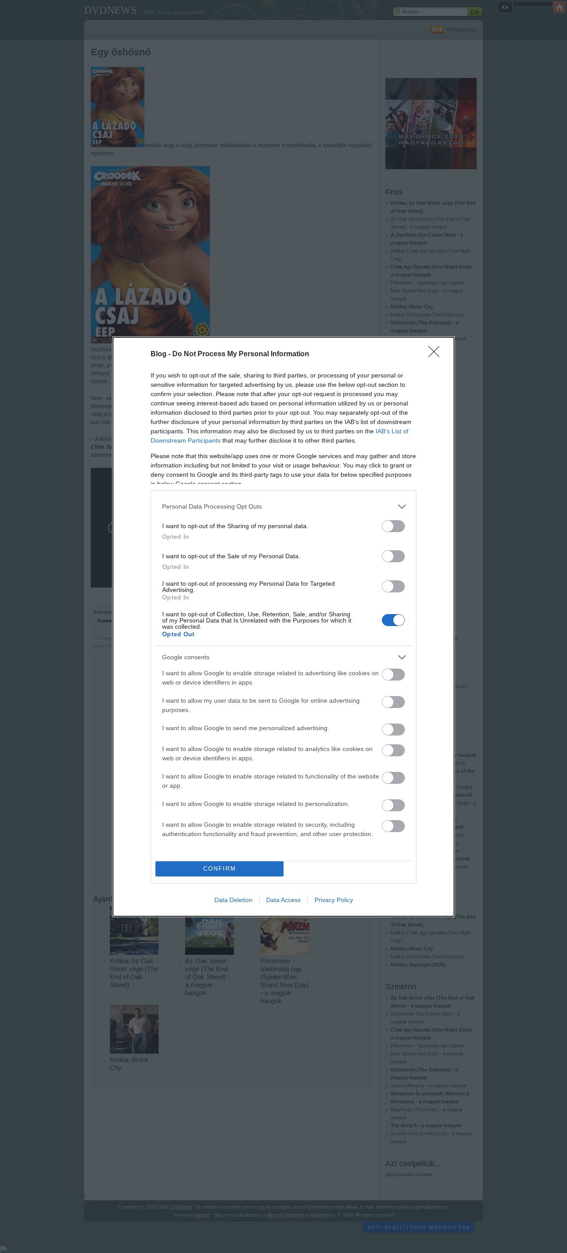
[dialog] (283, 626)
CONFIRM (219, 868)
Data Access (283, 899)
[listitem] (283, 506)
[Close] (436, 354)
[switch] (393, 526)
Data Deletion (233, 899)
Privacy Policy (334, 899)
